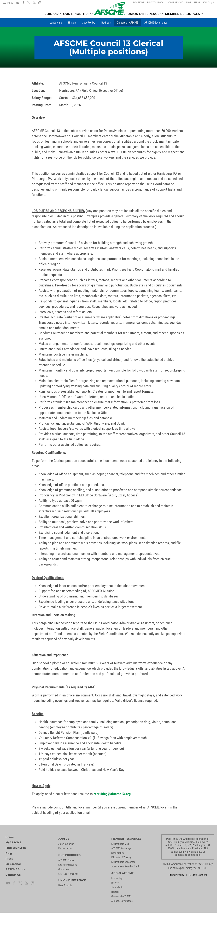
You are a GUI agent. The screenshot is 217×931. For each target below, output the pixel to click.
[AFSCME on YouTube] (34, 2)
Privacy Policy (176, 875)
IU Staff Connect (198, 875)
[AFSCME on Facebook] (23, 2)
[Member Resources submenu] (202, 13)
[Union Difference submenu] (161, 13)
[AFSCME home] (109, 8)
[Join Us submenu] (59, 13)
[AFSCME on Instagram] (40, 2)
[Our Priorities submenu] (91, 13)
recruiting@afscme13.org (112, 794)
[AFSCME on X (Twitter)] (29, 2)
